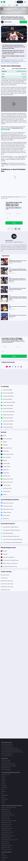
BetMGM (5, 441)
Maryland (4, 779)
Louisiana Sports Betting (8, 396)
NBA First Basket (8, 21)
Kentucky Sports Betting (8, 420)
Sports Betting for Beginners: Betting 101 (11, 530)
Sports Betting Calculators (10, 499)
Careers (3, 859)
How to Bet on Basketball (8, 557)
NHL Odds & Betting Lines (7, 755)
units (6, 158)
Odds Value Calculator (8, 506)
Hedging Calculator (7, 512)
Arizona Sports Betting (8, 417)
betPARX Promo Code (6, 830)
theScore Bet (6, 451)
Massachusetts (5, 795)
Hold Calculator (6, 515)
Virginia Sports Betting (8, 408)
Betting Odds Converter (8, 509)
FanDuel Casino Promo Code (7, 586)
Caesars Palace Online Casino (7, 583)
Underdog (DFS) (6, 463)
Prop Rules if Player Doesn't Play (10, 566)
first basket (15, 156)
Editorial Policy (5, 857)
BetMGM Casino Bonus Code (7, 580)
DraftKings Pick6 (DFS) (8, 479)
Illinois (3, 789)
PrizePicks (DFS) (6, 466)
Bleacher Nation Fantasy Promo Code (10, 839)
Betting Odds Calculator (8, 503)
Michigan (3, 791)
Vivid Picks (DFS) (6, 485)
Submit (14, 222)
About (3, 853)
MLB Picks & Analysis (6, 767)
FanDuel (24, 76)
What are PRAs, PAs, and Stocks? (10, 563)
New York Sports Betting (8, 393)
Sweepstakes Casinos (5, 589)
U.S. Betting (4, 386)
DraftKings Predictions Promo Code (9, 820)
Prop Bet (5, 551)
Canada (3, 802)
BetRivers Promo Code (6, 834)
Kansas (3, 797)
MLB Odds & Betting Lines (7, 753)
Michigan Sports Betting (8, 414)
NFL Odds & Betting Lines (7, 744)
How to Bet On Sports (8, 523)
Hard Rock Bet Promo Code (7, 832)
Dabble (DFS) (6, 469)
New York (4, 776)
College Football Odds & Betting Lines (9, 748)
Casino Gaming (6, 571)
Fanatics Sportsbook (7, 438)
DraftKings (5, 444)
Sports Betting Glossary (8, 533)
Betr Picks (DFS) (6, 475)
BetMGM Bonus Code (6, 809)
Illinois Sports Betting (7, 399)
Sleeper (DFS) (6, 472)
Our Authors (4, 855)
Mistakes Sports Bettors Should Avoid (11, 536)
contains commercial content (9, 244)
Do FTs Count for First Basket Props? (11, 560)
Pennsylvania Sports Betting (9, 402)
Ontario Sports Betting (8, 427)
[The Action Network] (4, 2)
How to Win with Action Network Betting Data (12, 539)
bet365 (4, 435)
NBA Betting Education (8, 547)
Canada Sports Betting (8, 424)
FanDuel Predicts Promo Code (8, 815)
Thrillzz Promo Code (6, 847)
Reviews (3, 432)
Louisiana (4, 778)
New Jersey (4, 785)
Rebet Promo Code (6, 843)
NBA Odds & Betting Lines (7, 746)
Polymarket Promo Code (7, 813)
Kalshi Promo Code (6, 816)
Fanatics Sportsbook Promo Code (9, 807)
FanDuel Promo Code (6, 826)
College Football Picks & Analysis (8, 764)
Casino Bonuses (4, 577)
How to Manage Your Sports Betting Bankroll (12, 542)
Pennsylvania (4, 787)
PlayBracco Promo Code (7, 845)
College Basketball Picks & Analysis (9, 765)
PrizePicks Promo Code (6, 849)
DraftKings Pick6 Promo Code (8, 835)
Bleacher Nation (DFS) (8, 482)
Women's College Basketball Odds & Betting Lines (12, 751)
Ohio (3, 793)
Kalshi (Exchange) (7, 457)
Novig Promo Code (6, 818)
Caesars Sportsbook (7, 448)
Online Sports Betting (7, 389)
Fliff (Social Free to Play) (8, 454)
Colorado (3, 783)
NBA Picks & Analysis (6, 762)
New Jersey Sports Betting (9, 411)
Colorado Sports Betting (8, 405)
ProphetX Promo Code (6, 822)
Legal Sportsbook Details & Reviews (10, 527)
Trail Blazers (19, 71)
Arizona (3, 781)
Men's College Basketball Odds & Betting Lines (11, 749)
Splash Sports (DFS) (7, 488)
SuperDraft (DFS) (6, 491)
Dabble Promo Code (6, 837)
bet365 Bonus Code (6, 811)
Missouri (3, 800)
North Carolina (5, 799)
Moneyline (5, 554)
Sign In (25, 1)
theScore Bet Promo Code (7, 828)
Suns (25, 71)
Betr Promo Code (5, 841)
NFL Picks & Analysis (6, 760)
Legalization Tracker (6, 774)
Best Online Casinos (5, 574)
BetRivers (5, 460)
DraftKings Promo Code (7, 824)
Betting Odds (6, 518)
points (16, 115)
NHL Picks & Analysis (6, 769)
